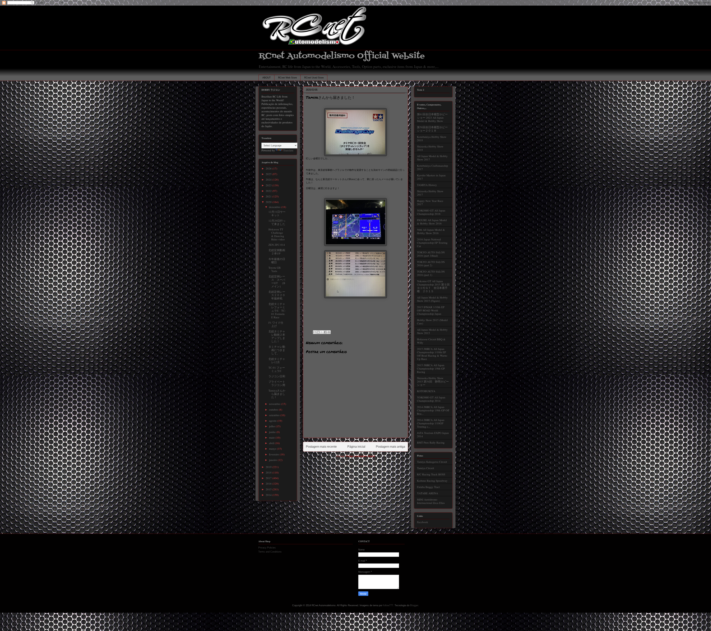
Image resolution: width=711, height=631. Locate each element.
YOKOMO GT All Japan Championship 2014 (431, 398)
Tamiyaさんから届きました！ (276, 394)
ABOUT (266, 77)
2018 (269, 472)
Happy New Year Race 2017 (430, 202)
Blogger (414, 605)
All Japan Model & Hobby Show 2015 (432, 331)
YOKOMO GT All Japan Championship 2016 (431, 212)
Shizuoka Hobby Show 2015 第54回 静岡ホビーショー (433, 381)
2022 (269, 191)
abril (272, 443)
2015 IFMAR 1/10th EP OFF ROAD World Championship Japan (430, 310)
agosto (273, 420)
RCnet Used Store (314, 77)
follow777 (388, 605)
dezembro (275, 207)
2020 (269, 202)
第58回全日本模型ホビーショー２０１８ (432, 128)
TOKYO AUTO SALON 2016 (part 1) (431, 273)
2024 (269, 179)
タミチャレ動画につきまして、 (276, 350)
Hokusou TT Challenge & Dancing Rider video (276, 234)
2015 (269, 489)
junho (272, 432)
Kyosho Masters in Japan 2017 (431, 176)
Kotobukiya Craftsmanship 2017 (432, 167)
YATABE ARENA (427, 493)
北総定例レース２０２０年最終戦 (276, 295)
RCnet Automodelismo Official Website (341, 56)
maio (272, 437)
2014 (269, 495)
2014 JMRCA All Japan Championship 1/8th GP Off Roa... (433, 410)
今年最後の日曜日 (276, 260)
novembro (275, 404)
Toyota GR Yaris (274, 269)
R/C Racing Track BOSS (431, 474)
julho (272, 426)
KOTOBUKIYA (426, 391)
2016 (269, 483)
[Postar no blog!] (318, 332)
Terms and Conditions (270, 551)
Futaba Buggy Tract (428, 487)
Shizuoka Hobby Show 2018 (430, 148)
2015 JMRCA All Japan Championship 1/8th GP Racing (431, 368)
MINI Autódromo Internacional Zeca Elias (431, 501)
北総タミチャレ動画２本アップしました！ (276, 336)
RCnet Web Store (287, 77)
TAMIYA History (427, 185)
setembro (274, 415)
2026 (269, 168)
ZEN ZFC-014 (276, 244)
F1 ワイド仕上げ (275, 324)
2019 (269, 467)
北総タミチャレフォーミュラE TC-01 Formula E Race (277, 310)
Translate (288, 150)
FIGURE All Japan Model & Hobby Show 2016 (432, 221)
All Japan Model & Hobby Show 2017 (432, 157)
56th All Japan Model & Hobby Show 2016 (431, 231)
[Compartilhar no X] (322, 332)
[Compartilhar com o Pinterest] (329, 332)
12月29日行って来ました (277, 222)
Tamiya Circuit (425, 468)
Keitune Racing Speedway (432, 480)
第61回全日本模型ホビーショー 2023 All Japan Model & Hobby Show (432, 117)
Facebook (422, 522)
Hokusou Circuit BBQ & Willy (431, 340)
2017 (269, 478)
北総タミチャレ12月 (276, 360)
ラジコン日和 (276, 376)
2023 (269, 185)
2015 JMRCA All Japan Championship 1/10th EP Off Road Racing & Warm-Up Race (432, 354)
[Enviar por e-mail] (315, 332)
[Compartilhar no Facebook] (325, 332)
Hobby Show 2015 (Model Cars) (432, 321)
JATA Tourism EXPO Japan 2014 (433, 434)
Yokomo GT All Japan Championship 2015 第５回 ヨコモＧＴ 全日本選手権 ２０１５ (434, 286)
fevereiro (274, 454)
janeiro (273, 460)
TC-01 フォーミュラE (276, 369)
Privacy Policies (267, 547)
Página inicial (356, 446)
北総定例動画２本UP (276, 251)
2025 (269, 174)
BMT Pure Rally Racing (431, 442)
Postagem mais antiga (390, 446)
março (273, 448)
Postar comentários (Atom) (360, 456)
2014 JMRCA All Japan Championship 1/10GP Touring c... (430, 423)
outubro (274, 409)
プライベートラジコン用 (276, 383)
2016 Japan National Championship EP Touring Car (432, 242)
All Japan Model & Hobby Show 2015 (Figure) (432, 299)
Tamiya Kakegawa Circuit (432, 462)
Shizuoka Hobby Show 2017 (430, 192)
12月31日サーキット (277, 213)
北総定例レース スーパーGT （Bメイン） (276, 281)
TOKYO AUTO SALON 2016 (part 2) (431, 263)
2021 (269, 196)
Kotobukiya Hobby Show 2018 (431, 138)
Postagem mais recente (321, 446)
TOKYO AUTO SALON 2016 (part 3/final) (431, 253)
